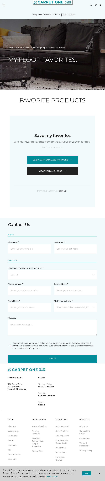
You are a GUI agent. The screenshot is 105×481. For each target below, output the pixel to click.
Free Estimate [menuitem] (14, 454)
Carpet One (13, 47)
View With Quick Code (50, 171)
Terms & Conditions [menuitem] (84, 444)
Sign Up (62, 191)
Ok (86, 473)
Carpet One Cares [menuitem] (84, 432)
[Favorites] (95, 5)
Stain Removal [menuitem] (62, 426)
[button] (90, 5)
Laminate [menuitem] (12, 445)
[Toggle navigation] (3, 5)
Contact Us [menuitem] (84, 438)
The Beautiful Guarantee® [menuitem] (62, 441)
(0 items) (100, 5)
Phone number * (15, 284)
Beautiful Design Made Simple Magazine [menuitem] (38, 442)
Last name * (59, 242)
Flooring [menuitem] (12, 426)
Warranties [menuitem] (61, 448)
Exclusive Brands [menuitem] (60, 458)
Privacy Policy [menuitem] (85, 450)
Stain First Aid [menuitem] (62, 431)
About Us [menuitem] (83, 426)
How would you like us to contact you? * (26, 268)
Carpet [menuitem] (11, 440)
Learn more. (51, 476)
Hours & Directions (17, 389)
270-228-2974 (69, 15)
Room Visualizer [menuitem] (39, 426)
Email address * (61, 284)
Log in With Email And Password (50, 160)
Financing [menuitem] (12, 459)
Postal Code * (14, 301)
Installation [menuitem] (61, 452)
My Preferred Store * (63, 301)
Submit (52, 358)
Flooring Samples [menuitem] (36, 432)
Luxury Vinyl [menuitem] (13, 431)
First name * (13, 242)
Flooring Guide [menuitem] (62, 436)
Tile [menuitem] (9, 450)
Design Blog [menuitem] (37, 451)
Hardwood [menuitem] (13, 436)
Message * (12, 318)
